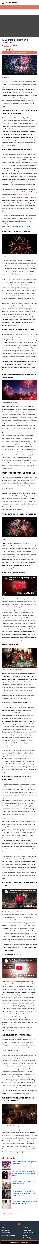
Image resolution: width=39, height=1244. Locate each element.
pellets (28, 334)
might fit (32, 486)
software (7, 274)
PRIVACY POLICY (27, 1230)
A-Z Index (4, 1238)
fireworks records (11, 981)
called (32, 732)
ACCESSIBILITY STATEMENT (8, 1235)
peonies (9, 84)
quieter (29, 1039)
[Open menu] (3, 3)
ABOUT (3, 1227)
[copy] (13, 49)
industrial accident (14, 859)
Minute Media (16, 1242)
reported (10, 787)
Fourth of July (8, 81)
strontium (5, 140)
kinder (14, 1048)
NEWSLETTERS (5, 1230)
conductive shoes (17, 838)
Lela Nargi (7, 46)
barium (10, 140)
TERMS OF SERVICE (28, 1233)
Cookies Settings (27, 1238)
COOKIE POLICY (5, 1233)
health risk (33, 693)
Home (4, 1213)
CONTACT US (26, 1227)
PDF (16, 342)
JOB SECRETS (12, 1213)
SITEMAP (25, 1235)
